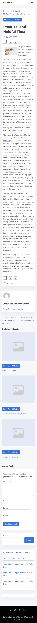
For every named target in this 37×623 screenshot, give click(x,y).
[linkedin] (24, 611)
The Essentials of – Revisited (14, 558)
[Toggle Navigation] (32, 2)
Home (5, 11)
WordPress (18, 620)
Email (5, 508)
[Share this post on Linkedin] (15, 41)
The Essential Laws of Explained (14, 414)
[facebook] (5, 41)
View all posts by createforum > (15, 309)
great (20, 178)
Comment (7, 481)
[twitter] (10, 41)
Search (6, 536)
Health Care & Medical (12, 20)
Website (6, 516)
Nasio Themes (18, 617)
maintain (6, 141)
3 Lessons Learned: (9, 371)
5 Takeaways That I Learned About (16, 553)
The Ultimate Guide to (10, 457)
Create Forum (8, 2)
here (27, 122)
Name (6, 500)
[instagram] (15, 611)
